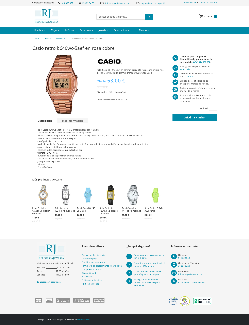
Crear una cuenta (208, 2)
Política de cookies (90, 283)
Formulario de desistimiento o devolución (102, 265)
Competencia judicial (92, 269)
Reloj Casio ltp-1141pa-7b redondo (131, 209)
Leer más (189, 76)
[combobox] (124, 17)
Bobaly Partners (83, 319)
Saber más (185, 69)
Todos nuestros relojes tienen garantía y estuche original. (148, 273)
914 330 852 (67, 3)
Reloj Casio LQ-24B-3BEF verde (154, 209)
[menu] (124, 30)
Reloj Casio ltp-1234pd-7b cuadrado (65, 209)
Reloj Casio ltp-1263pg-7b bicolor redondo (41, 211)
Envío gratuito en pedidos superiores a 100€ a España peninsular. (147, 282)
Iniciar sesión (190, 2)
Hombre (48, 38)
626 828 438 (184, 266)
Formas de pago (89, 258)
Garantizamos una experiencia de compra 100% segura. (150, 264)
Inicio (37, 38)
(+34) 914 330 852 (201, 62)
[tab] (44, 120)
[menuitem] (39, 30)
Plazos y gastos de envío (93, 255)
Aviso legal (87, 276)
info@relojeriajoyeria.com (117, 3)
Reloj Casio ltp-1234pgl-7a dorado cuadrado (109, 211)
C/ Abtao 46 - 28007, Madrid (191, 282)
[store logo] (46, 16)
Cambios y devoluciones (93, 262)
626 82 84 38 (88, 3)
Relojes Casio (61, 38)
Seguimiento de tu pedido (153, 3)
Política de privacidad (92, 280)
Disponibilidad (89, 273)
